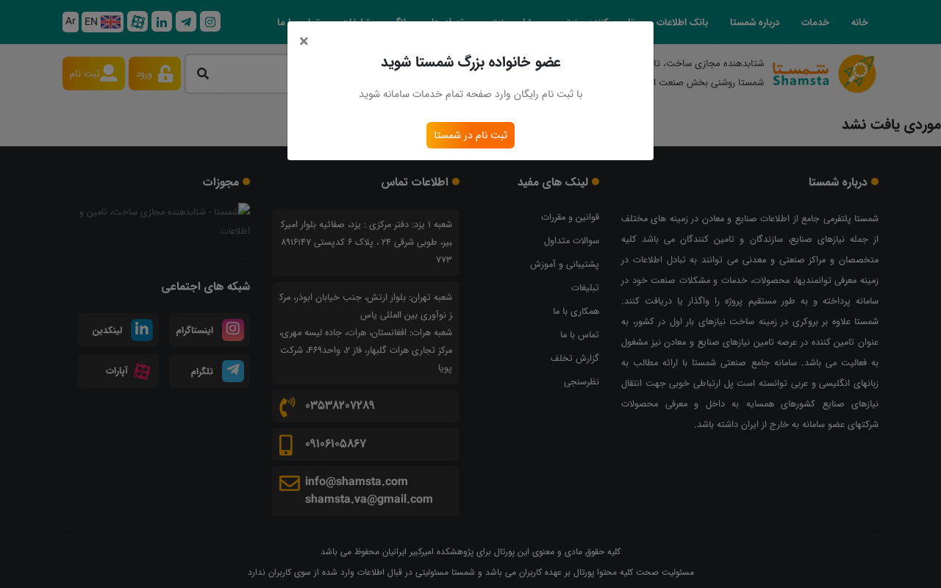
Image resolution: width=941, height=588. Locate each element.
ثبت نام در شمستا (470, 135)
